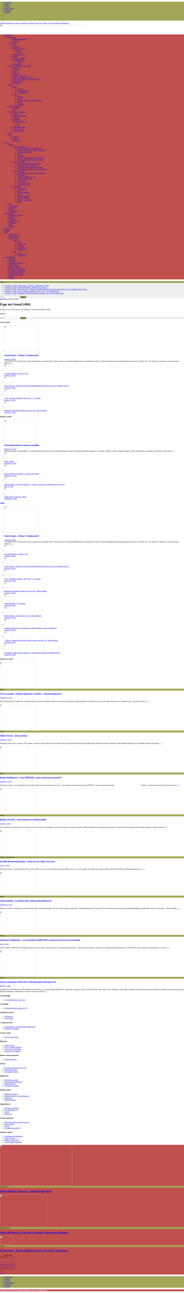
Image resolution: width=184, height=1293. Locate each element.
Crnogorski (8, 3)
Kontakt (7, 12)
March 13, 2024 (5, 986)
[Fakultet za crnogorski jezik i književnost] (19, 1027)
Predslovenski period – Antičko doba (29, 148)
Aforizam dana (18, 129)
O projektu (12, 259)
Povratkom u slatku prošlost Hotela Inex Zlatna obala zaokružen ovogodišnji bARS (32, 653)
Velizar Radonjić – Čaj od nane (14, 603)
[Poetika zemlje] (11, 1080)
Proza (19, 51)
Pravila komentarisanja (16, 273)
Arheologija (13, 207)
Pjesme (15, 95)
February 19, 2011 (10, 463)
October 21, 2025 (6, 782)
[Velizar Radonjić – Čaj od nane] (8, 600)
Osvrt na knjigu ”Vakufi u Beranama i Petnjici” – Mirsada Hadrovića (30, 694)
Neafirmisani (17, 64)
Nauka (6, 142)
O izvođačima (21, 93)
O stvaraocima (22, 248)
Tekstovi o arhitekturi (20, 39)
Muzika (11, 85)
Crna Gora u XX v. (19, 171)
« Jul (1, 1273)
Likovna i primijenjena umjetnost (20, 66)
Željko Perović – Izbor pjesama (13, 735)
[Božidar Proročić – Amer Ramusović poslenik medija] (17, 813)
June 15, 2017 (9, 486)
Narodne (20, 96)
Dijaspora (7, 229)
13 (7, 1264)
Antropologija (13, 206)
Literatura (16, 47)
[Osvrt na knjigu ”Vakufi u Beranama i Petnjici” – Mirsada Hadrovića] (17, 688)
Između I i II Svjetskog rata (26, 177)
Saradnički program (15, 263)
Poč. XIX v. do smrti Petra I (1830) (29, 163)
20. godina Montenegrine (17, 271)
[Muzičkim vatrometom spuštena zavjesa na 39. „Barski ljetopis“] (8, 407)
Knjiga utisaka (9, 8)
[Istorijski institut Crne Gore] (11, 1072)
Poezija (19, 52)
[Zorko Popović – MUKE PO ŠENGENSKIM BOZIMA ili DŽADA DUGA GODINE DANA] (8, 382)
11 (3, 1264)
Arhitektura (12, 37)
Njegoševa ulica (14, 221)
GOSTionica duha (19, 127)
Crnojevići (20, 156)
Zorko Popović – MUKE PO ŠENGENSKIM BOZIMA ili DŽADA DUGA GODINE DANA (36, 386)
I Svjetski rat (21, 175)
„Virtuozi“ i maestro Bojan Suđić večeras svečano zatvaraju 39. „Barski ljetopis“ (31, 640)
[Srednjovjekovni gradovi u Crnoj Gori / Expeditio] (15, 1008)
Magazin (7, 230)
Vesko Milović (13, 238)
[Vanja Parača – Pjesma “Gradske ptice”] (21, 351)
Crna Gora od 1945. (24, 183)
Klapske (20, 102)
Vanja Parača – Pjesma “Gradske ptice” (21, 355)
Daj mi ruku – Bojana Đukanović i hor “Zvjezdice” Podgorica (34, 1250)
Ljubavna (20, 246)
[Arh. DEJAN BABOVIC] (8, 1016)
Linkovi (11, 278)
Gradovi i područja (23, 198)
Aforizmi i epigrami (19, 116)
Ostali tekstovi (22, 255)
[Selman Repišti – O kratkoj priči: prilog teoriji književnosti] (17, 895)
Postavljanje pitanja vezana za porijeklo (21, 445)
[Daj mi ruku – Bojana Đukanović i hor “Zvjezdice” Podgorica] (6, 1244)
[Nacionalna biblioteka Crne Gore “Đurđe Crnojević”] (13, 1082)
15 (12, 1264)
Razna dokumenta (23, 192)
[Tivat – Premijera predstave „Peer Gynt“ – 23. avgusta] (8, 394)
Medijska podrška (14, 267)
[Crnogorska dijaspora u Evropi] (13, 1047)
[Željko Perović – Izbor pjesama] (17, 729)
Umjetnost (7, 35)
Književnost (13, 43)
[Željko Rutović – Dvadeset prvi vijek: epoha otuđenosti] (8, 612)
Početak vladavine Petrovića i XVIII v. (30, 160)
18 (3, 1266)
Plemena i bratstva (23, 196)
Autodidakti (17, 83)
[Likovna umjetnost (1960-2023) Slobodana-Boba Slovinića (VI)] (17, 976)
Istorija (11, 144)
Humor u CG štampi (20, 121)
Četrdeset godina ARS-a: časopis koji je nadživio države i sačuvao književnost (30, 628)
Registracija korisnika (16, 274)
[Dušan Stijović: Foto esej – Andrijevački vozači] (36, 1185)
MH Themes (43, 1290)
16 (14, 1264)
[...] (12, 363)
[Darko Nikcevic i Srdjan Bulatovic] (16, 1096)
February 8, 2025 (6, 740)
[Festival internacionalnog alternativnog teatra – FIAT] (7, 1126)
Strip (10, 133)
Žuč (18, 123)
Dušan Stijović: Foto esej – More (15, 497)
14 (10, 1264)
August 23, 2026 (10, 359)
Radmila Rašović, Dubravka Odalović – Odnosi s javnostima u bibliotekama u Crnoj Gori (34, 484)
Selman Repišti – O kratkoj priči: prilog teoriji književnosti (25, 901)
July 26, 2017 (4, 944)
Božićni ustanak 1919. (24, 179)
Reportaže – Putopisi (15, 215)
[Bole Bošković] (10, 1100)
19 (5, 1266)
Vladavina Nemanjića (24, 152)
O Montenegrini (9, 257)
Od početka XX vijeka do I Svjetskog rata (31, 173)
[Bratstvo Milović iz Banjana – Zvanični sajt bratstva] (8, 470)
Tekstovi (16, 139)
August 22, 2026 (10, 388)
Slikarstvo (16, 68)
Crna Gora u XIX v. (19, 162)
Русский (7, 6)
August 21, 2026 (10, 400)
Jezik (10, 204)
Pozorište (16, 108)
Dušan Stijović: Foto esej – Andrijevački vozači (25, 1191)
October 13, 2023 (6, 698)
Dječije (19, 98)
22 (12, 1266)
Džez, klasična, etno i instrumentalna (29, 100)
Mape (19, 194)
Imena (11, 225)
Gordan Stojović (14, 236)
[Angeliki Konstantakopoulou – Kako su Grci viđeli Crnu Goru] (17, 855)
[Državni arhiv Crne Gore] (10, 1070)
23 (14, 1266)
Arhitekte (16, 41)
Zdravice (20, 62)
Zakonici (20, 190)
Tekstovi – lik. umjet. (20, 75)
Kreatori (15, 137)
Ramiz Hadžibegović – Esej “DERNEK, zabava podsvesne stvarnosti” (31, 777)
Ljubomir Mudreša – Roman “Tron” (16, 373)
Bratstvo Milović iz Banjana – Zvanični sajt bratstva (21, 474)
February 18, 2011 (10, 449)
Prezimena (12, 223)
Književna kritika (18, 54)
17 (1, 1266)
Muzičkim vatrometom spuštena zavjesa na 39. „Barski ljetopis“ (25, 410)
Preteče (15, 114)
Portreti (19, 202)
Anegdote (16, 118)
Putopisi (19, 253)
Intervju (15, 56)
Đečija (19, 242)
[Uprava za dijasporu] (12, 1049)
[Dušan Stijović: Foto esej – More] (8, 493)
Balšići (19, 154)
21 (10, 1266)
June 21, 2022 (4, 865)
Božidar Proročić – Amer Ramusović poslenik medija (23, 819)
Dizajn (15, 72)
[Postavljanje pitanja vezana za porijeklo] (20, 441)
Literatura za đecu (19, 49)
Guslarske (20, 104)
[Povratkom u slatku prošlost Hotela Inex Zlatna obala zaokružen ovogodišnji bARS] (8, 649)
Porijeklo (12, 227)
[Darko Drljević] (10, 1059)
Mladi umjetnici (18, 81)
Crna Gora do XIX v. (20, 146)
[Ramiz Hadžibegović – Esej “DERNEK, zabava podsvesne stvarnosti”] (17, 771)
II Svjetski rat (21, 181)
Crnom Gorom (9, 213)
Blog (6, 232)
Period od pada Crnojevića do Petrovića (30, 158)
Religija (11, 209)
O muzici (20, 89)
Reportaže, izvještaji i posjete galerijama (26, 79)
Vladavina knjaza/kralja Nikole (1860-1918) (32, 169)
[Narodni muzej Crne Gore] (14, 1000)
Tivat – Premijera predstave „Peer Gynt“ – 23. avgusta (22, 398)
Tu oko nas (20, 250)
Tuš (18, 125)
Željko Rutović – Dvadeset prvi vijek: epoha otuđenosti (22, 616)
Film (14, 110)
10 (1, 1264)
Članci (15, 87)
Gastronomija (13, 211)
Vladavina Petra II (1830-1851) (27, 165)
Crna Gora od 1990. (24, 185)
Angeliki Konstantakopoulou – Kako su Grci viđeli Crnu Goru (27, 861)
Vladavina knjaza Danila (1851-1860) (29, 167)
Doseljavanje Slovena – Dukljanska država (31, 150)
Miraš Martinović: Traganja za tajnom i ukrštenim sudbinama (34, 1232)
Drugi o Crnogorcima (24, 200)
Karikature (16, 119)
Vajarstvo (16, 70)
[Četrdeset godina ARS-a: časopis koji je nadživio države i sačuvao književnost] (8, 624)
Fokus (2, 503)
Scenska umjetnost (15, 106)
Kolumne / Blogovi (19, 58)
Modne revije (17, 140)
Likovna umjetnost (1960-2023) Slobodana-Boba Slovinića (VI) (28, 982)
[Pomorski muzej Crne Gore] (15, 1068)
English (6, 4)
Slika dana (12, 219)
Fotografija (16, 74)
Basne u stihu (21, 244)
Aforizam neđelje (18, 131)
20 (7, 1266)
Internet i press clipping (16, 269)
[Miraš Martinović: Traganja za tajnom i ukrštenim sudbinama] (23, 1226)
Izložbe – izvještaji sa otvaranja (23, 77)
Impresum (7, 10)
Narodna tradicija (18, 60)
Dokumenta (17, 186)
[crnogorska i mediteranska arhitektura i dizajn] (8, 1018)
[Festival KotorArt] (8, 1098)
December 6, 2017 (6, 905)
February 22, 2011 (10, 476)
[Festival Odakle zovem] (9, 1084)
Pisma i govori (22, 188)
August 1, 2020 (5, 824)
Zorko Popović (14, 234)
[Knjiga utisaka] (8, 458)
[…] (146, 701)
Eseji (14, 45)
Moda (10, 135)
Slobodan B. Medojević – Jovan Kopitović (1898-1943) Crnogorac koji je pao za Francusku (40, 940)
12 (5, 1264)
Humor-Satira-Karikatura (17, 112)
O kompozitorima (23, 91)
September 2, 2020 (10, 499)
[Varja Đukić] (9, 1124)
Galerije (11, 217)
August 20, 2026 (10, 630)
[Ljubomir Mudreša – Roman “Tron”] (8, 370)
